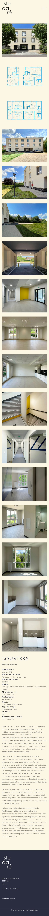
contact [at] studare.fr (10, 888)
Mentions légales (8, 899)
